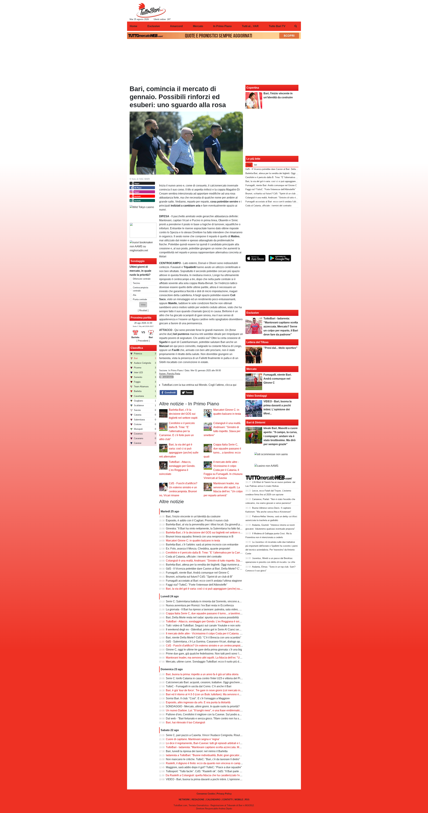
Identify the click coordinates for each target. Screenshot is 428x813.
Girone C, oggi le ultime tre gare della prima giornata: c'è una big (204, 649)
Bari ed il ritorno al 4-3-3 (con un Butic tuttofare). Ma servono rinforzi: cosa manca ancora (218, 694)
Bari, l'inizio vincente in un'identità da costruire (193, 516)
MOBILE (239, 799)
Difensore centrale (141, 279)
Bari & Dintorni (255, 422)
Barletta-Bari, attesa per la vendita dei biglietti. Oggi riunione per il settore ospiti (212, 564)
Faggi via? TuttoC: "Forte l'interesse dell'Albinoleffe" (196, 584)
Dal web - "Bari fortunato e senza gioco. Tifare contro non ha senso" (206, 718)
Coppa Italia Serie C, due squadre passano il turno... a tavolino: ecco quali (209, 613)
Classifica (137, 347)
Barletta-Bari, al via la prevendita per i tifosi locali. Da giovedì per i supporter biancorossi (218, 524)
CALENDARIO (213, 799)
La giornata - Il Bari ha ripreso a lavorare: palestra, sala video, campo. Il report (211, 609)
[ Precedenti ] (143, 340)
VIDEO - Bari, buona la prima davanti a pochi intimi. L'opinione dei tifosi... (209, 779)
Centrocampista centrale (140, 289)
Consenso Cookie (206, 793)
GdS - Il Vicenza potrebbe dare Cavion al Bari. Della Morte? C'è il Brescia (209, 568)
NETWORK (184, 799)
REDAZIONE (198, 799)
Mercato (251, 369)
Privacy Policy (224, 793)
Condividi (170, 392)
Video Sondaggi (256, 395)
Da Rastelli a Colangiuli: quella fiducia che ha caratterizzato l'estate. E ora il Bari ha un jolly (220, 775)
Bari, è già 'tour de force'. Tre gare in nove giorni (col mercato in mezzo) (208, 690)
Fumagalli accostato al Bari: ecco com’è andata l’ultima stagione (204, 580)
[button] (143, 304)
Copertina (252, 87)
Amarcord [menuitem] (176, 26)
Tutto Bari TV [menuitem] (277, 26)
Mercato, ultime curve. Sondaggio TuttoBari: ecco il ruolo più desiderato (208, 661)
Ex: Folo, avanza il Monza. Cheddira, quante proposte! (198, 548)
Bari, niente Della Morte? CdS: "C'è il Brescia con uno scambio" (203, 637)
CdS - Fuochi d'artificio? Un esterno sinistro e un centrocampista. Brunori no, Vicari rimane (219, 645)
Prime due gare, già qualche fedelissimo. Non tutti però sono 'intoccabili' (208, 653)
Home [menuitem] (133, 26)
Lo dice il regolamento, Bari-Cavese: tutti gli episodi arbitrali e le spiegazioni (211, 743)
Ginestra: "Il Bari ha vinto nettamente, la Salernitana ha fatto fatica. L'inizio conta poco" (217, 528)
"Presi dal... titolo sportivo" (280, 347)
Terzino (136, 283)
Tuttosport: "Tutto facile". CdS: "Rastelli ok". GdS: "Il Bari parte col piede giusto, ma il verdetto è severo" (226, 771)
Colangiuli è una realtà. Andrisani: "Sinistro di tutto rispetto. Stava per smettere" (212, 560)
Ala (134, 295)
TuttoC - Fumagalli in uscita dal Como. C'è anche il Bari (198, 686)
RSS (247, 799)
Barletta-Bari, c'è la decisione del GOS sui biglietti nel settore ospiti (183, 413)
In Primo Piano (175, 370)
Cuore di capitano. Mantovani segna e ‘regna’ (193, 739)
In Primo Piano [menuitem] (222, 26)
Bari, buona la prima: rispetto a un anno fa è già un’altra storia (202, 674)
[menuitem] (295, 26)
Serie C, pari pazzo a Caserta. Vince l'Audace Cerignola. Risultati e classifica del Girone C (219, 735)
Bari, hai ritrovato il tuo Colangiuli (185, 722)
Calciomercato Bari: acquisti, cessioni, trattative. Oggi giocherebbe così (208, 682)
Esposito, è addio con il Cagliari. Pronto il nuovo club (197, 520)
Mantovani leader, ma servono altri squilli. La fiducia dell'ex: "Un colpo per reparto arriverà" (219, 657)
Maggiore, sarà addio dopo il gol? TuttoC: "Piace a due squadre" (204, 767)
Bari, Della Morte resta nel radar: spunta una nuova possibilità (202, 617)
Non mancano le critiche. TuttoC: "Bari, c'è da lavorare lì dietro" (203, 759)
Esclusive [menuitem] (153, 26)
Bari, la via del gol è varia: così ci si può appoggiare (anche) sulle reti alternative (213, 588)
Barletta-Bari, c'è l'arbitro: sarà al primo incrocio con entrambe (202, 544)
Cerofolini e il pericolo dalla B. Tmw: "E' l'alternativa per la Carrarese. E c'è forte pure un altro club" (177, 431)
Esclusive (252, 312)
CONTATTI (227, 799)
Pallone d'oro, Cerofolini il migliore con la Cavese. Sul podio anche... (206, 714)
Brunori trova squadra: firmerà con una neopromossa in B (199, 536)
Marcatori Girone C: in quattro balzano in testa (193, 540)
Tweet (188, 392)
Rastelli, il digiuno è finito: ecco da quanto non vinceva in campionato (207, 763)
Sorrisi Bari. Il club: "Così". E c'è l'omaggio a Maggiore (198, 698)
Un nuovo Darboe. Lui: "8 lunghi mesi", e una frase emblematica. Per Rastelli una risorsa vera (221, 710)
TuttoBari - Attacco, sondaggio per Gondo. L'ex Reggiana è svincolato (207, 621)
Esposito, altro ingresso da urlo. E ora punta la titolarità (198, 702)
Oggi (249, 165)
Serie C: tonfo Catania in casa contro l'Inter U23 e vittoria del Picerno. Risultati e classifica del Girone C (227, 678)
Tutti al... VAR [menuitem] (250, 26)
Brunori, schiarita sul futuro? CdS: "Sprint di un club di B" (199, 576)
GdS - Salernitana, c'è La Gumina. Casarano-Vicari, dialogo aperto (205, 641)
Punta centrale (140, 299)
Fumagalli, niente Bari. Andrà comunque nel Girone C (197, 572)
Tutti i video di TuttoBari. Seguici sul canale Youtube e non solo (203, 625)
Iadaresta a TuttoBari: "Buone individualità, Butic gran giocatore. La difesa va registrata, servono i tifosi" (227, 755)
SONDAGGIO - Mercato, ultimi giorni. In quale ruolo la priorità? (203, 706)
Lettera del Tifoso (257, 342)
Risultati (143, 310)
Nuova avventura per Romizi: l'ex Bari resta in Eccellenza (200, 605)
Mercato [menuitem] (198, 26)
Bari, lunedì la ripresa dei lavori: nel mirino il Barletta (197, 751)
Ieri (255, 165)
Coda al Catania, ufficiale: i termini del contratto (194, 556)
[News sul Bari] (151, 10)
